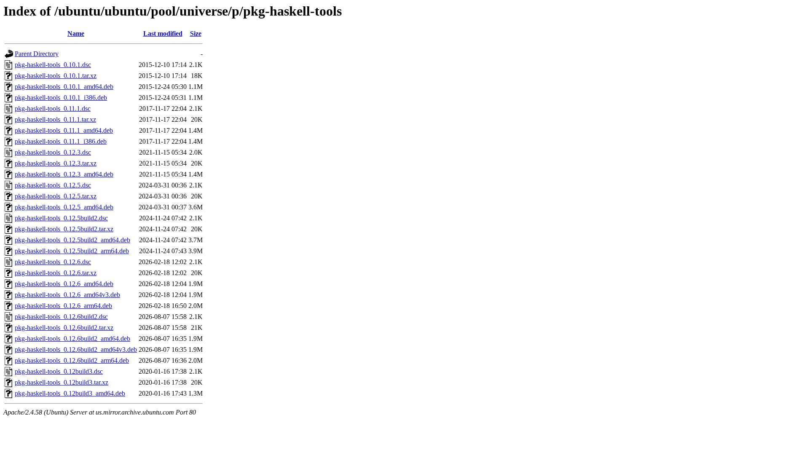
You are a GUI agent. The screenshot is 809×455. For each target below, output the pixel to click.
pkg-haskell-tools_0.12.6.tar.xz (55, 272)
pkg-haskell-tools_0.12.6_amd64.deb (64, 283)
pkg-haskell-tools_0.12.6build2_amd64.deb (72, 338)
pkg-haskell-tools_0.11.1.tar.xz (55, 119)
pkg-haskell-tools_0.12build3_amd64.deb (70, 393)
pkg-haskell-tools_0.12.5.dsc (53, 185)
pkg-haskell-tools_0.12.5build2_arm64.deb (72, 250)
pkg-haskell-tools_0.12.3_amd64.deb (64, 174)
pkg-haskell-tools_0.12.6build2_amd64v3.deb (76, 349)
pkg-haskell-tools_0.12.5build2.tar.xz (64, 229)
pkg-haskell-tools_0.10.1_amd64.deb (64, 86)
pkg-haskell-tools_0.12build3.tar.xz (61, 382)
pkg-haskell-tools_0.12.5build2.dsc (61, 218)
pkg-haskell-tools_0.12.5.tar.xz (55, 196)
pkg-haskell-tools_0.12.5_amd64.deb (64, 207)
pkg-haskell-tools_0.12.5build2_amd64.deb (72, 240)
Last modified (162, 33)
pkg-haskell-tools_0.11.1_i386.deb (61, 141)
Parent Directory (37, 53)
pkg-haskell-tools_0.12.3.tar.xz (55, 163)
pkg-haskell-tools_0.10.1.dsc (53, 64)
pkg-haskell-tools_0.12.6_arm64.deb (63, 305)
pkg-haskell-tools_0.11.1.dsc (53, 108)
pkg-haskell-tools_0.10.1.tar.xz (55, 75)
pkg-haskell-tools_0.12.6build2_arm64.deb (72, 360)
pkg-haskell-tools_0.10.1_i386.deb (61, 97)
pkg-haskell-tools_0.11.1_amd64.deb (64, 130)
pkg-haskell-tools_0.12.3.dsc (53, 152)
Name (75, 33)
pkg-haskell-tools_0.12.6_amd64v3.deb (67, 294)
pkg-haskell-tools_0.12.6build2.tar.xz (64, 327)
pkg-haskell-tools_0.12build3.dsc (59, 371)
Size (195, 33)
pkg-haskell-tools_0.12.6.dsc (53, 261)
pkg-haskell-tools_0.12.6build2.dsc (61, 316)
